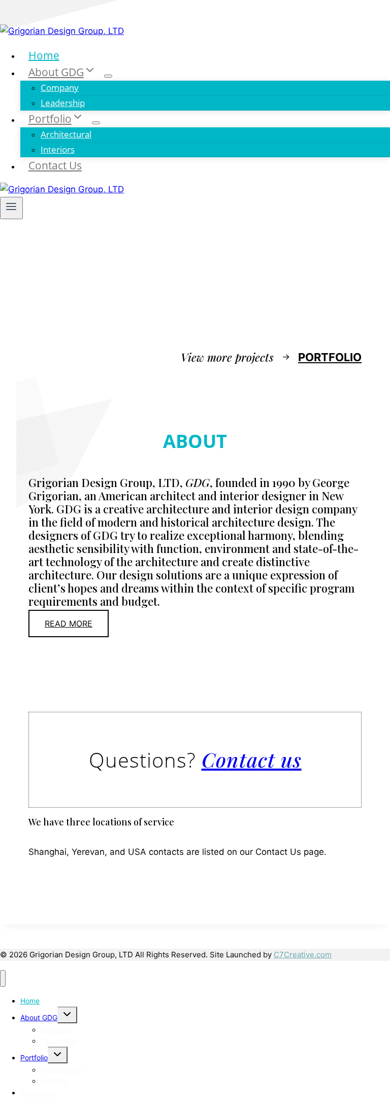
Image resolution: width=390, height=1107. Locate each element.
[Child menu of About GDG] (108, 76)
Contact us (252, 759)
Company (60, 87)
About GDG (38, 1017)
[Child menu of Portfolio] (96, 122)
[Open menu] (11, 208)
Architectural (66, 134)
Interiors (58, 149)
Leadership (63, 103)
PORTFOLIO (330, 357)
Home (43, 55)
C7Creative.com (303, 954)
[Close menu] (3, 978)
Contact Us (55, 165)
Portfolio (34, 1057)
